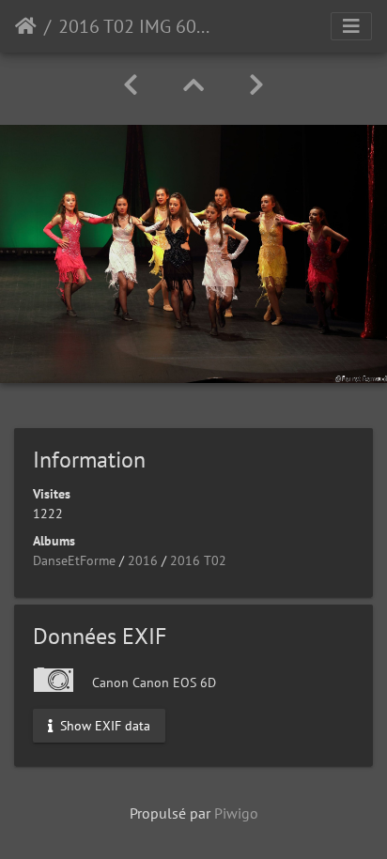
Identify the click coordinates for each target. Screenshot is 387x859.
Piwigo (236, 813)
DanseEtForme (74, 560)
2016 (143, 560)
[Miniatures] (193, 84)
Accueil (26, 26)
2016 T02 (198, 560)
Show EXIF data (103, 725)
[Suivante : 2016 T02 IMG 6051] (256, 84)
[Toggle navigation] (351, 26)
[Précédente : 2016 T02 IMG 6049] (131, 84)
